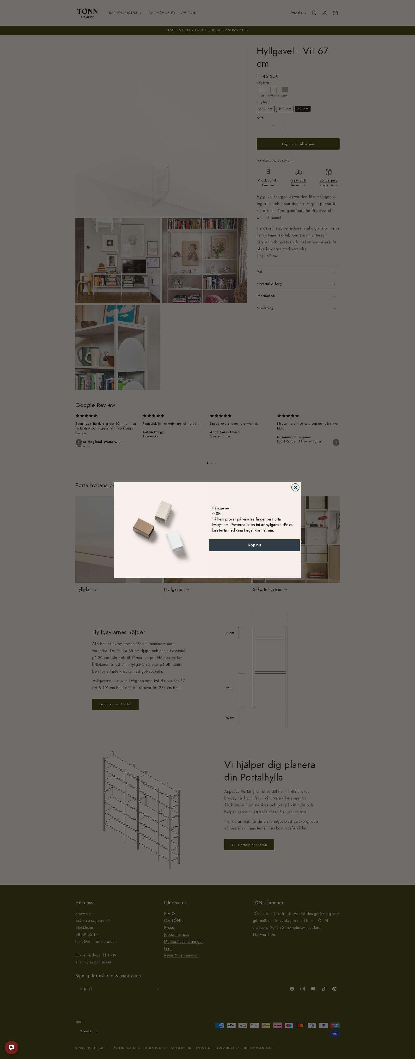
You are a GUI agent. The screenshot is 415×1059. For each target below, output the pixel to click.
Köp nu (254, 545)
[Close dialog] (295, 487)
